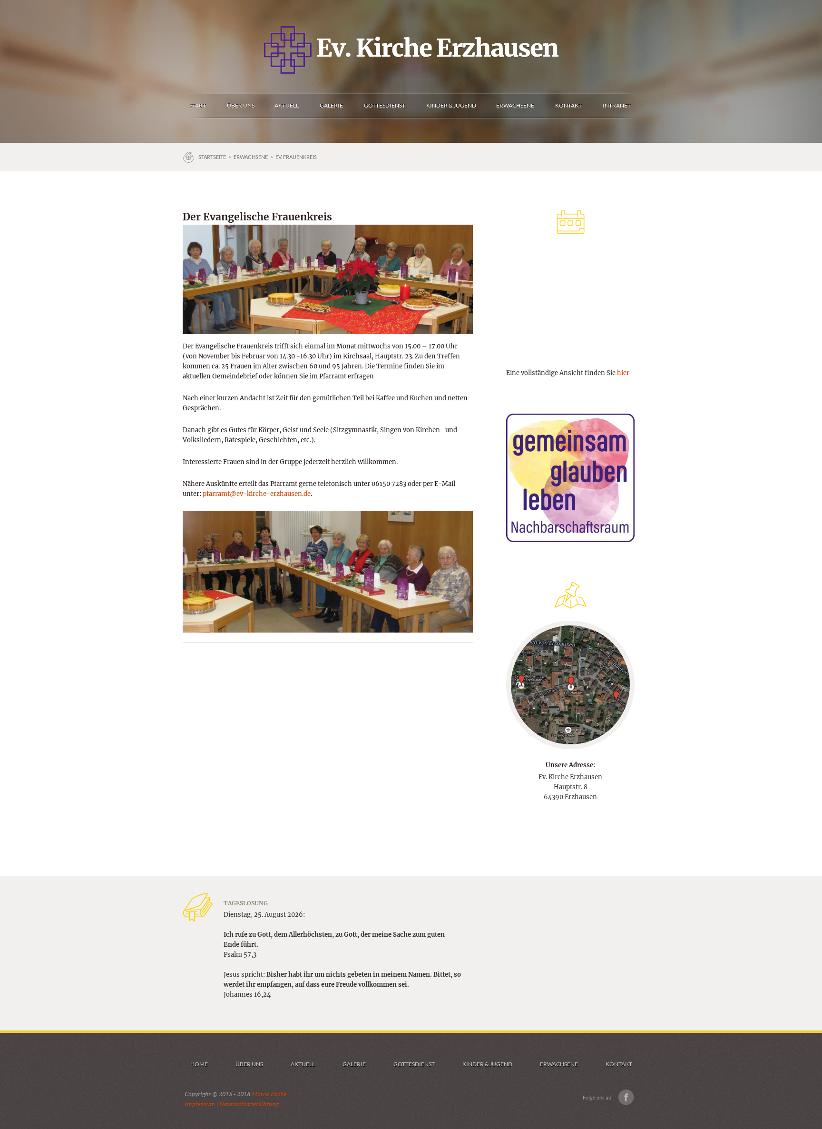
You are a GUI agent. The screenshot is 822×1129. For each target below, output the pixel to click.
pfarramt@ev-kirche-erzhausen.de (257, 494)
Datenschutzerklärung (248, 1104)
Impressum (200, 1104)
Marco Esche (269, 1094)
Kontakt (619, 1064)
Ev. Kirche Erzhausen (435, 48)
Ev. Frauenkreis (296, 157)
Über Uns (249, 1064)
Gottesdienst (414, 1064)
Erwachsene (251, 157)
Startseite (212, 157)
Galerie (354, 1064)
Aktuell (303, 1064)
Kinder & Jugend (487, 1064)
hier (623, 373)
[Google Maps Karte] (570, 685)
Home (199, 1064)
